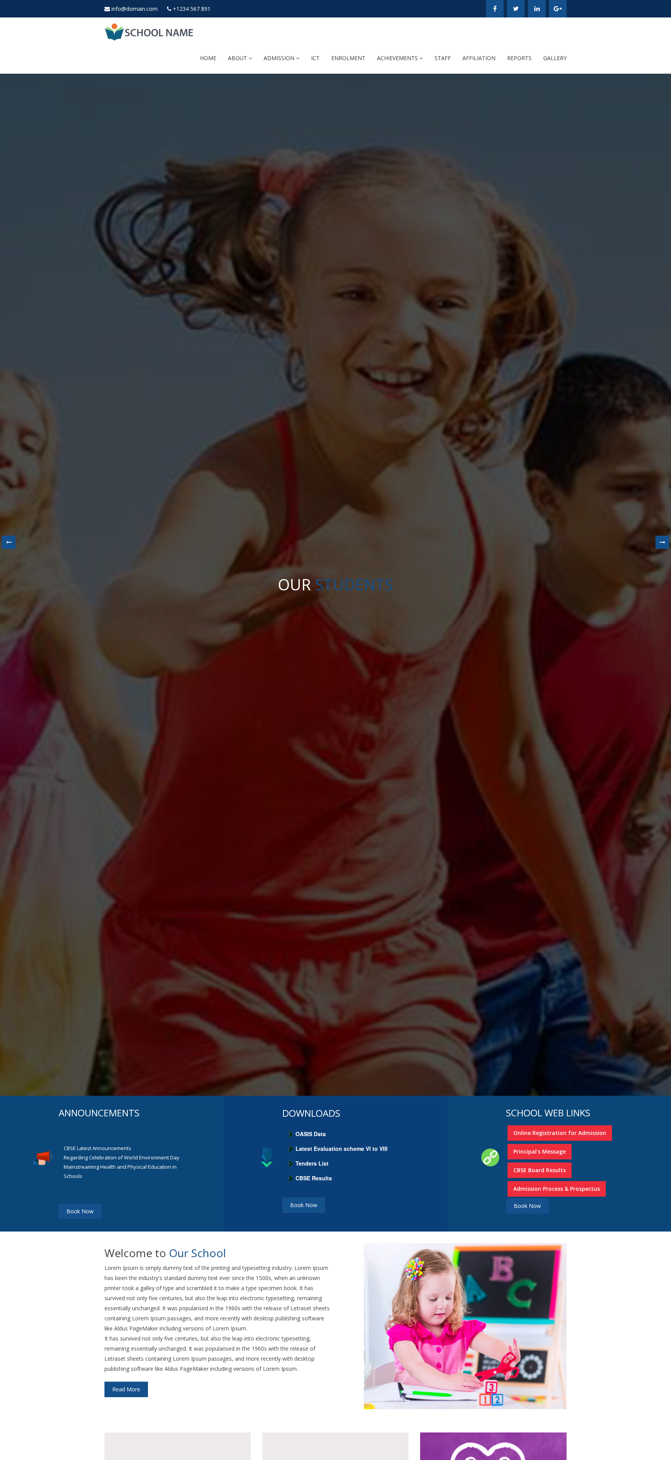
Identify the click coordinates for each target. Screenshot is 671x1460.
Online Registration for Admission (559, 1133)
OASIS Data (311, 1134)
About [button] (238, 58)
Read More (126, 1389)
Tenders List (312, 1163)
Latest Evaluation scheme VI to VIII (342, 1148)
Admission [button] (280, 58)
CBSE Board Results (539, 1170)
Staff (443, 58)
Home (208, 58)
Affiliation (478, 58)
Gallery (555, 58)
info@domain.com (134, 8)
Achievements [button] (398, 58)
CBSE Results (314, 1178)
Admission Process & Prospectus (556, 1188)
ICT (315, 58)
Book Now (80, 1211)
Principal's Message (539, 1151)
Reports (519, 58)
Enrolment (348, 58)
